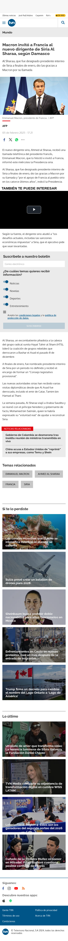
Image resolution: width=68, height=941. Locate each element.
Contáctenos (8, 921)
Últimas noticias (9, 15)
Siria (27, 484)
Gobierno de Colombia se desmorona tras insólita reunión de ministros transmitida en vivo (33, 438)
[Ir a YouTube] (16, 888)
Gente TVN (7, 910)
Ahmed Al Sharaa (49, 473)
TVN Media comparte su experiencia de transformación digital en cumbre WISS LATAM (34, 787)
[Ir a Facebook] (3, 888)
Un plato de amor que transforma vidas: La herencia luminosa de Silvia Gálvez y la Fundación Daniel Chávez (34, 749)
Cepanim (39, 15)
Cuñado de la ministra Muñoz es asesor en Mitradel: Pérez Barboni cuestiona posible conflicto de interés (33, 862)
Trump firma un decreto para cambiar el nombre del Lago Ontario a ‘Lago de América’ (33, 692)
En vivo (61, 15)
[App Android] (11, 901)
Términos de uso (10, 915)
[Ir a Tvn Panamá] (33, 23)
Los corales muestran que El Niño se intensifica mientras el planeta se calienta (32, 542)
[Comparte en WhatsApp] (16, 140)
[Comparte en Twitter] (10, 140)
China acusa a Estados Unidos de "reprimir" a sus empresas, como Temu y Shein (33, 451)
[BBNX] (5, 932)
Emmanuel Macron (17, 473)
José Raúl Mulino (26, 15)
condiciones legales (29, 315)
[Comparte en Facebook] (4, 140)
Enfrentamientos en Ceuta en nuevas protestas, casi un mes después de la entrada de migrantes (32, 655)
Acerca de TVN (42, 915)
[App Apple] (4, 901)
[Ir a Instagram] (10, 888)
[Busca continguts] (63, 22)
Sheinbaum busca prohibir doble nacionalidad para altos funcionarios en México (34, 617)
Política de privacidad (46, 910)
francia (10, 484)
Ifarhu (48, 15)
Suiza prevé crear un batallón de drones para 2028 (29, 581)
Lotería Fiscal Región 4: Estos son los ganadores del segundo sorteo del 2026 (34, 826)
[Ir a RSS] (24, 888)
